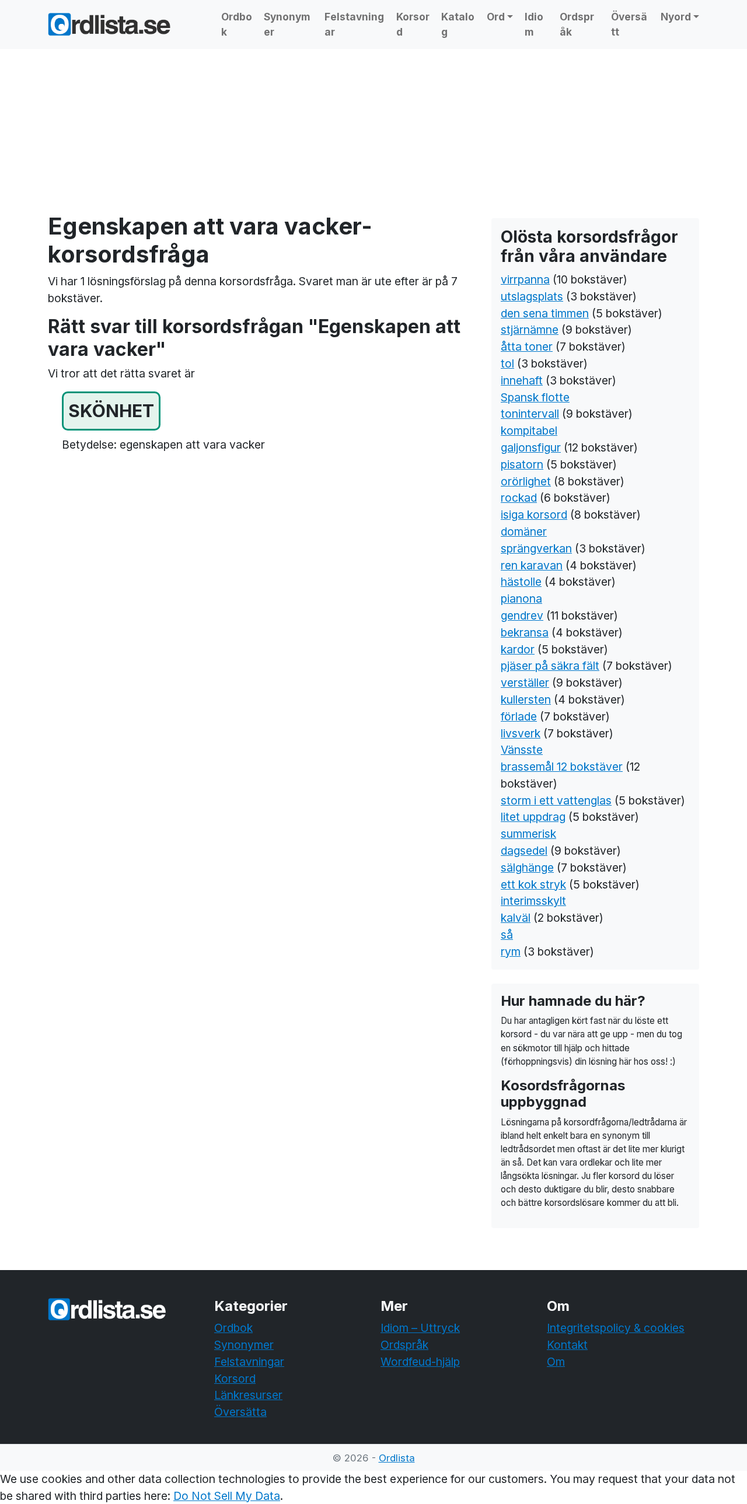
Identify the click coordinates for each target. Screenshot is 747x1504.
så (507, 935)
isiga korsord (534, 515)
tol (507, 363)
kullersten (526, 699)
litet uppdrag (533, 817)
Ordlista (397, 1458)
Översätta (240, 1412)
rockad (519, 498)
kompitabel (529, 431)
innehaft (522, 380)
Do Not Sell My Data (226, 1496)
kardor (518, 649)
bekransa (525, 632)
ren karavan (532, 565)
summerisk (528, 834)
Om (556, 1362)
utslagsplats (532, 296)
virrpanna (525, 279)
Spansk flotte (535, 397)
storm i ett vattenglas (556, 800)
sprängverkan (536, 548)
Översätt (629, 24)
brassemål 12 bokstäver (562, 767)
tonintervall (530, 414)
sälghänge (527, 868)
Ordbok (236, 24)
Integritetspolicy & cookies (616, 1328)
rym (511, 952)
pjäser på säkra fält (550, 666)
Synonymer (287, 24)
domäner (524, 531)
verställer (525, 683)
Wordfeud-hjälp (420, 1362)
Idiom (534, 24)
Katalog (457, 24)
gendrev (522, 615)
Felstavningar (354, 24)
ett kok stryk (533, 884)
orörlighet (526, 481)
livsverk (520, 733)
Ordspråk (577, 24)
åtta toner (527, 347)
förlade (519, 716)
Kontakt (567, 1345)
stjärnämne (529, 330)
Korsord (413, 24)
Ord (496, 17)
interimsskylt (533, 901)
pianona (521, 599)
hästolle (521, 582)
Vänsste (522, 750)
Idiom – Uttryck (420, 1328)
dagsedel (524, 851)
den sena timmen (545, 313)
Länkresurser (248, 1395)
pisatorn (522, 464)
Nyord (676, 17)
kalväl (515, 918)
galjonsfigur (531, 447)
